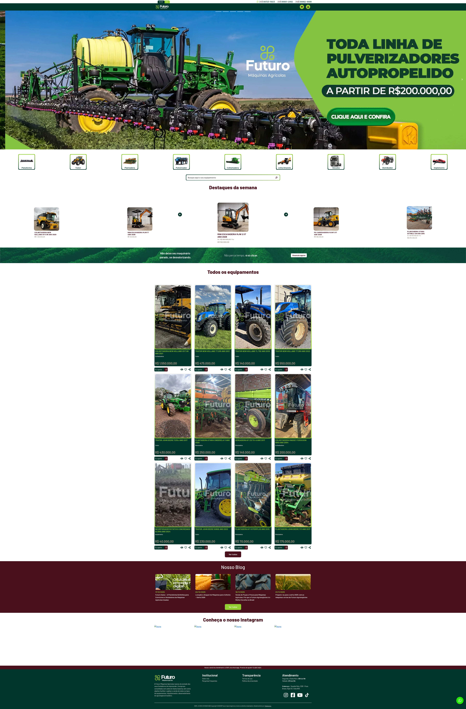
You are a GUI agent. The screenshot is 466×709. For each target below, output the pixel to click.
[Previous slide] (4, 79)
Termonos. (268, 706)
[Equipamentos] (302, 7)
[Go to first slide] (462, 79)
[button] (26, 162)
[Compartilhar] (189, 369)
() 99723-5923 (267, 1)
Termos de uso (247, 679)
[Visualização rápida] (182, 369)
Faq (167, 2)
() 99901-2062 (285, 1)
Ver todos (233, 554)
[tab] (218, 11)
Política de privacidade (250, 681)
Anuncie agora (298, 255)
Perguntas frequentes (209, 681)
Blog (161, 2)
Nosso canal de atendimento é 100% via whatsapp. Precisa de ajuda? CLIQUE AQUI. (233, 668)
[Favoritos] (186, 369)
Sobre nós (205, 679)
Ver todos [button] (233, 607)
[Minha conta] (308, 7)
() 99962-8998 (304, 1)
